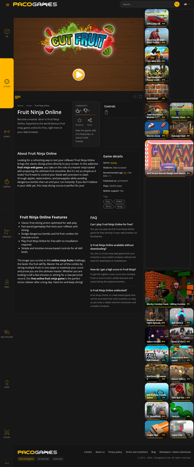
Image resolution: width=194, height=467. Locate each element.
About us (100, 451)
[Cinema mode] (134, 96)
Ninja (108, 201)
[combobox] (150, 4)
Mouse (108, 206)
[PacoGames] (37, 453)
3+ (125, 172)
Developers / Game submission (175, 451)
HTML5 (119, 201)
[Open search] (176, 4)
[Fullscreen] (140, 96)
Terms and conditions (137, 451)
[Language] (187, 4)
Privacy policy (115, 451)
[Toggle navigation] (7, 5)
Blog (153, 451)
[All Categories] (7, 463)
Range (120, 206)
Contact (88, 451)
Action (114, 162)
